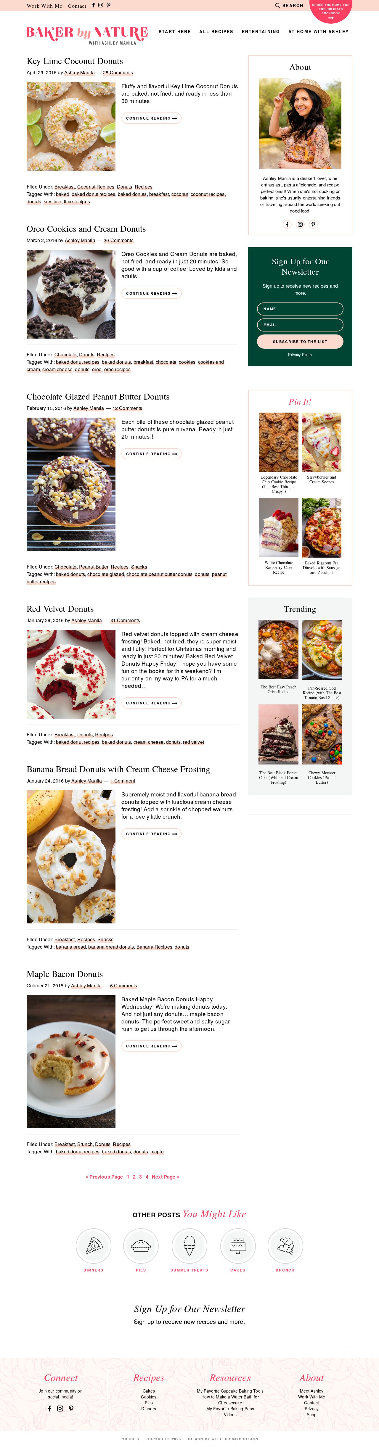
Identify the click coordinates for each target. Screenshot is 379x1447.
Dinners (148, 1408)
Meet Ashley (312, 1391)
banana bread (71, 946)
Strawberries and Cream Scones (321, 479)
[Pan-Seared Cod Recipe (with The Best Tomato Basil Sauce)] (322, 650)
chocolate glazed (105, 574)
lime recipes (77, 201)
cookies (187, 361)
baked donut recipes (93, 194)
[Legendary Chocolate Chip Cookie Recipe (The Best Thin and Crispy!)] (278, 442)
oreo (97, 369)
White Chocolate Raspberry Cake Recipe (279, 567)
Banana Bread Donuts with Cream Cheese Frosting (118, 769)
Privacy (312, 1408)
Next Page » (165, 1176)
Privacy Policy (300, 354)
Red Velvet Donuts (60, 608)
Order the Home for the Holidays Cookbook (331, 9)
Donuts (124, 186)
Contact (77, 5)
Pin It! (300, 401)
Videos (230, 1414)
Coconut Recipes (95, 186)
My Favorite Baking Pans (230, 1408)
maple (157, 1151)
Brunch (85, 1144)
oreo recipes (117, 369)
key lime (52, 201)
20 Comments (119, 240)
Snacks (139, 566)
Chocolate (65, 354)
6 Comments (123, 985)
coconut (179, 194)
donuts (34, 201)
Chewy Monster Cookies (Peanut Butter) (322, 777)
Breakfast (64, 186)
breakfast (159, 194)
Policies (130, 1439)
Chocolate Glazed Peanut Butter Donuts (98, 396)
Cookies (148, 1397)
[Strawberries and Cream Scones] (321, 442)
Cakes (149, 1391)
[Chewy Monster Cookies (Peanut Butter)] (322, 734)
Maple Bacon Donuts (65, 973)
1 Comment (122, 780)
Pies (149, 1403)
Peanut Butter (93, 566)
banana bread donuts (111, 946)
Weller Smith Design (234, 1439)
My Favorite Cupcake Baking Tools (230, 1391)
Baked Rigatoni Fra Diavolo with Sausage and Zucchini (321, 567)
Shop (312, 1414)
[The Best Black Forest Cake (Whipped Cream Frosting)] (278, 734)
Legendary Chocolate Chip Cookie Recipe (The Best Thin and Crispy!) (279, 484)
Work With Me (44, 5)
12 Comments (127, 408)
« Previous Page (104, 1176)
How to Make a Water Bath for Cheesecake (230, 1400)
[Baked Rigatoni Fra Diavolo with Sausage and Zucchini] (321, 528)
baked (62, 194)
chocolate (166, 361)
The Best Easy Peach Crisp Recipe (278, 689)
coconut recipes (207, 194)
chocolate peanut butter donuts (159, 574)
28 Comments (118, 72)
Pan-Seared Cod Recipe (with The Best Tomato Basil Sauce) (322, 692)
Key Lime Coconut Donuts (75, 60)
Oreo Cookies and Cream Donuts (86, 228)
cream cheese (57, 369)
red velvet (193, 741)
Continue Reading (148, 118)
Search (292, 5)
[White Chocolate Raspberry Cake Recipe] (278, 527)
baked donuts (132, 194)
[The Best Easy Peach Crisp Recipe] (278, 649)
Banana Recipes (154, 946)
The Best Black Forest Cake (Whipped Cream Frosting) (278, 777)
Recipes (143, 186)
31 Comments (125, 620)
